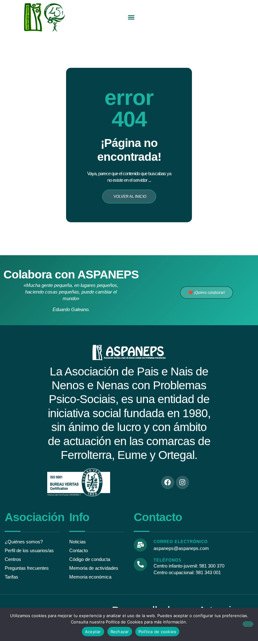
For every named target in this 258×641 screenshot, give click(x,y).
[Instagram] (182, 482)
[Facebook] (167, 482)
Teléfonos (168, 560)
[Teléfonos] (140, 564)
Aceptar (93, 631)
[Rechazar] (248, 624)
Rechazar (119, 631)
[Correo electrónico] (140, 545)
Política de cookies (157, 631)
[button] (131, 17)
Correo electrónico (181, 541)
